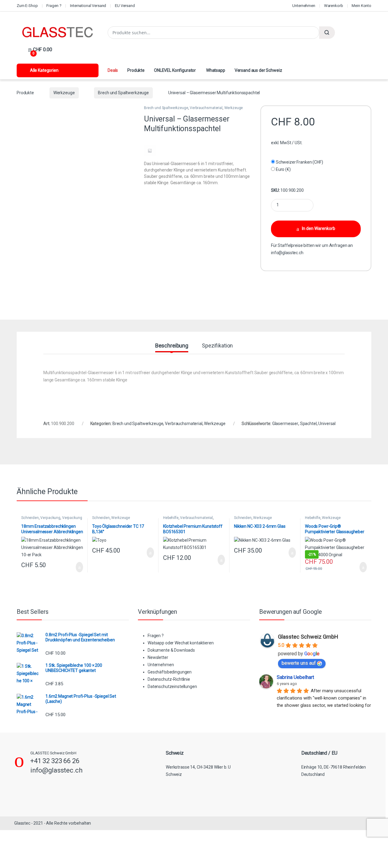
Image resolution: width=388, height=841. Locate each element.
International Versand (88, 5)
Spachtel (308, 423)
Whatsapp (215, 70)
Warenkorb (333, 5)
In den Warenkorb (318, 228)
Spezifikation (217, 346)
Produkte (136, 70)
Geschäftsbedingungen (170, 672)
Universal (327, 423)
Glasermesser (285, 423)
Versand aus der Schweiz (258, 70)
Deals (113, 70)
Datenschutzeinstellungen (172, 686)
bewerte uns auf (299, 663)
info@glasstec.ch (287, 252)
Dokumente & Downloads (171, 650)
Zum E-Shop (27, 5)
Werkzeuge (64, 92)
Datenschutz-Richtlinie (169, 679)
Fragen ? (53, 5)
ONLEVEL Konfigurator (175, 70)
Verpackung (50, 518)
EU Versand (125, 5)
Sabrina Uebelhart (295, 677)
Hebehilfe (171, 518)
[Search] (327, 32)
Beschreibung (171, 346)
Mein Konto (361, 5)
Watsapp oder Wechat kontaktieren (181, 642)
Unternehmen (303, 5)
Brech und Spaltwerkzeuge (123, 92)
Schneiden (30, 518)
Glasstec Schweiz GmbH (308, 636)
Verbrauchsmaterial (206, 108)
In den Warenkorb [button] (72, 567)
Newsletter (158, 657)
